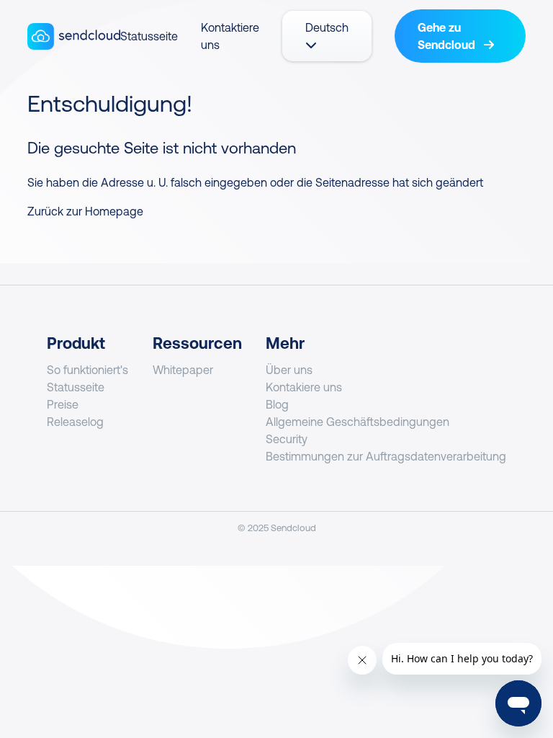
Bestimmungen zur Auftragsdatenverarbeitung (386, 456)
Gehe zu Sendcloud (448, 36)
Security (286, 438)
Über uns (289, 369)
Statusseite (149, 36)
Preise (62, 404)
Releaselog (75, 421)
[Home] (73, 36)
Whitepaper (183, 369)
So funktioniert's (87, 369)
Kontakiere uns (304, 387)
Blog (277, 404)
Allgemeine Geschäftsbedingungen (357, 421)
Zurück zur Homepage (85, 211)
